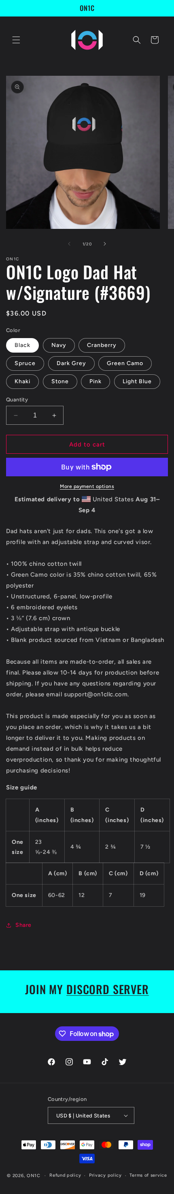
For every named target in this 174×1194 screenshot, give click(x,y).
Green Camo (125, 363)
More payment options (87, 486)
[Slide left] (69, 244)
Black (22, 345)
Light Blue (137, 381)
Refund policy (65, 1175)
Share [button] (23, 925)
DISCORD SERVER (107, 989)
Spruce (25, 363)
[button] (16, 40)
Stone (60, 381)
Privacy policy (105, 1175)
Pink (95, 381)
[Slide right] (105, 244)
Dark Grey (71, 363)
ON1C (33, 1175)
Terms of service (148, 1175)
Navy (58, 345)
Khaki (22, 381)
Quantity (17, 400)
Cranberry (102, 345)
